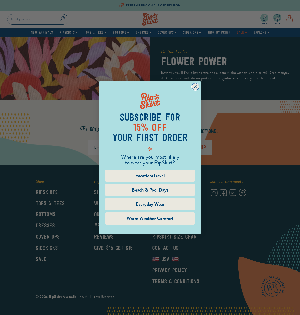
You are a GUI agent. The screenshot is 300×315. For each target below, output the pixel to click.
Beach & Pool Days (150, 190)
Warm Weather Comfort (150, 218)
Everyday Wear (150, 204)
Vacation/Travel (150, 175)
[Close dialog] (195, 86)
